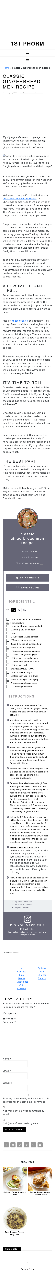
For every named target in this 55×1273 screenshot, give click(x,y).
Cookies (16, 952)
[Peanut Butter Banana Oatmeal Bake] (40, 1178)
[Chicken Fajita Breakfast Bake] (15, 1178)
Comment (9, 1022)
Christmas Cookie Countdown (20, 198)
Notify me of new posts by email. (21, 1123)
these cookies (20, 320)
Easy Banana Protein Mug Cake (15, 1233)
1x (13, 610)
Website (7, 1082)
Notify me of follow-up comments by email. (23, 1112)
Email (7, 1070)
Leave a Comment (35, 93)
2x (19, 610)
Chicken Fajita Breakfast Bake (15, 1193)
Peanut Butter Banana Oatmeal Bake (40, 1193)
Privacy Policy (27, 1269)
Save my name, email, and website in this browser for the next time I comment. (26, 1100)
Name (7, 1058)
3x (24, 610)
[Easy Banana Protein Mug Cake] (15, 1218)
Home (6, 67)
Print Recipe (29, 577)
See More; (11, 1249)
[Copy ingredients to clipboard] (34, 601)
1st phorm (27, 43)
